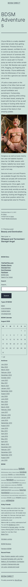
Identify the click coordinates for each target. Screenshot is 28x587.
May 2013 (4, 431)
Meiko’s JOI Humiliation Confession (12, 561)
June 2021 (4, 380)
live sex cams (13, 527)
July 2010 (4, 460)
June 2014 (4, 420)
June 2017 (4, 412)
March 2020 (5, 407)
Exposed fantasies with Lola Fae (11, 559)
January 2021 (5, 388)
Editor (5, 214)
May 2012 (4, 439)
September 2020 (6, 391)
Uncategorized (6, 314)
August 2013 (5, 425)
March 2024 (5, 370)
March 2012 (5, 444)
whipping (10, 500)
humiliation (15, 482)
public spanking (17, 487)
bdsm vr (10, 472)
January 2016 (5, 417)
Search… (4, 284)
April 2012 (4, 441)
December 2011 (6, 447)
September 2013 (6, 423)
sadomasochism (6, 490)
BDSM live (12, 525)
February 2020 (6, 409)
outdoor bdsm (14, 485)
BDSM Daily (5, 275)
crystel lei (3, 477)
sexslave (22, 492)
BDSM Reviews (6, 544)
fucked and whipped (8, 482)
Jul (4, 357)
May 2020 (4, 402)
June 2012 (4, 436)
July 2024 (4, 364)
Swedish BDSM (22, 495)
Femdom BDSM (6, 548)
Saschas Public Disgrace (15, 492)
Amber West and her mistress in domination (9, 469)
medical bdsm (5, 311)
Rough (22, 487)
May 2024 (4, 367)
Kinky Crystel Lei (22, 482)
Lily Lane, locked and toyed (10, 567)
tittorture (5, 497)
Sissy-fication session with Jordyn (12, 556)
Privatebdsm (11, 487)
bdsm (12, 216)
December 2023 (6, 375)
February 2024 (6, 372)
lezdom (2, 485)
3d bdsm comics (6, 539)
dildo (6, 477)
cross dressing (6, 308)
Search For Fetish (7, 277)
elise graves (3, 480)
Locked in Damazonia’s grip (10, 564)
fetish (15, 480)
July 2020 (4, 396)
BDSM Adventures (11, 218)
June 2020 (4, 399)
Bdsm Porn (4, 534)
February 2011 (5, 449)
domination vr (10, 477)
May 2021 (4, 383)
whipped (18, 497)
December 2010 (6, 452)
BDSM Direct (14, 3)
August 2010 (5, 457)
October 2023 (5, 378)
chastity (10, 474)
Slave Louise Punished (13, 495)
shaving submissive (5, 495)
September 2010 (6, 455)
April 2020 (4, 404)
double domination (17, 477)
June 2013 (4, 428)
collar (14, 474)
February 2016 (6, 415)
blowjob (17, 472)
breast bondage (4, 474)
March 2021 (5, 386)
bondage (23, 472)
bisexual (14, 472)
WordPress (18, 580)
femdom (10, 480)
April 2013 (4, 433)
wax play (13, 497)
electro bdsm (24, 477)
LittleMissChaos (7, 485)
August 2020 (5, 394)
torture (9, 497)
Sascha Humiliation (15, 490)
